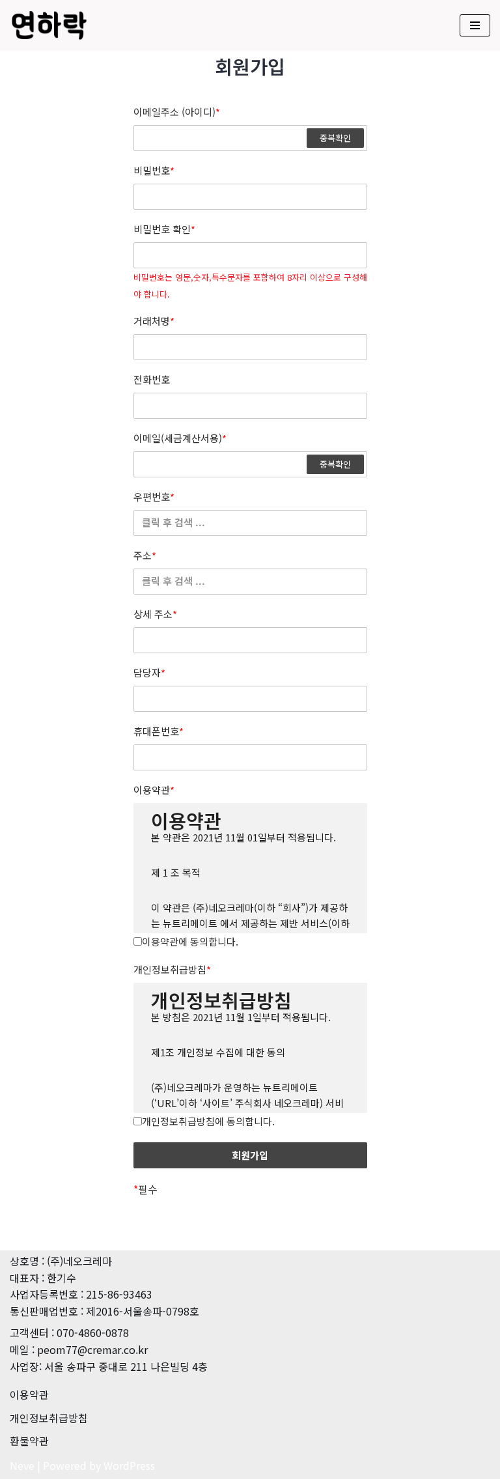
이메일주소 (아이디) (176, 112)
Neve (22, 1465)
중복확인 (335, 138)
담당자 (149, 672)
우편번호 (153, 496)
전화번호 (151, 379)
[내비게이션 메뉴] (475, 25)
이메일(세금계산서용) (180, 438)
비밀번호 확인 (164, 229)
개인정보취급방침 (172, 969)
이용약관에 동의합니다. (190, 941)
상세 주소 (155, 614)
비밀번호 (153, 170)
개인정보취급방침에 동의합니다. (208, 1121)
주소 (144, 555)
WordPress (129, 1465)
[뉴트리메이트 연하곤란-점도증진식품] (49, 25)
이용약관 (153, 789)
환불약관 (29, 1440)
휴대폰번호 (158, 731)
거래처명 (153, 321)
